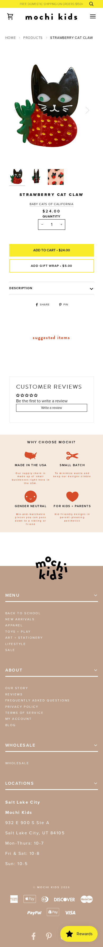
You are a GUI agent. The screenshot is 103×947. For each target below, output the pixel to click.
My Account (18, 718)
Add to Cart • (51, 250)
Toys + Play (18, 631)
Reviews (14, 694)
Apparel (14, 625)
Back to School (23, 613)
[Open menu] (88, 17)
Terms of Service (24, 712)
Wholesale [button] (20, 745)
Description (21, 288)
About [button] (14, 670)
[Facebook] (33, 936)
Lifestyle (15, 644)
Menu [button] (12, 595)
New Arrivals (20, 619)
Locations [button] (19, 783)
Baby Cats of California (51, 204)
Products (33, 37)
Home (10, 37)
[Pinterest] (49, 936)
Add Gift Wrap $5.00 (51, 265)
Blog (10, 725)
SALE (10, 650)
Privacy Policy (22, 706)
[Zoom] (19, 156)
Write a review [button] (51, 407)
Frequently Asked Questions (37, 700)
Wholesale (17, 763)
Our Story (16, 688)
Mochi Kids (48, 887)
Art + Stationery (24, 637)
